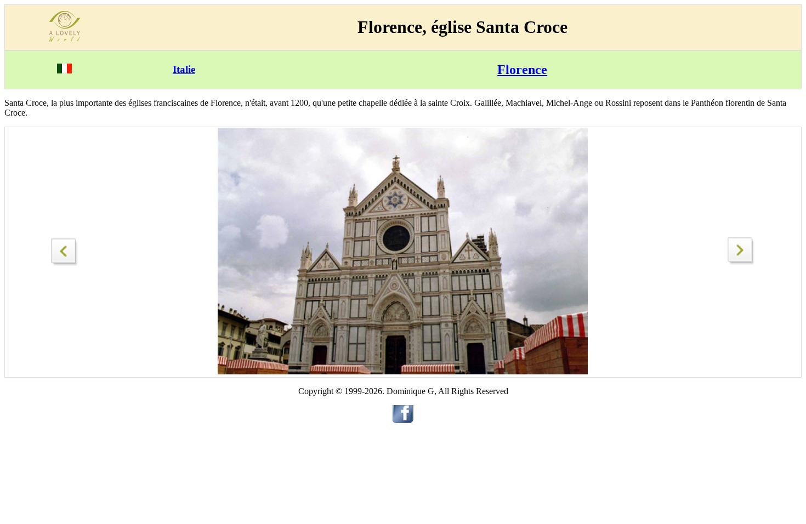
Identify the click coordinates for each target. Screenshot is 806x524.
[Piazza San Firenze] (64, 249)
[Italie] (64, 70)
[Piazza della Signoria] (741, 261)
